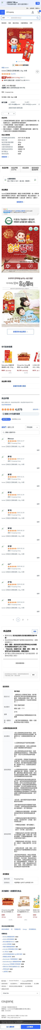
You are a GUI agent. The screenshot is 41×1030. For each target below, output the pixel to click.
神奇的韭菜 (6, 969)
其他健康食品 (32, 929)
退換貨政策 (4, 983)
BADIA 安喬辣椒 (7, 944)
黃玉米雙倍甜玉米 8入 (9, 941)
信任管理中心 (14, 983)
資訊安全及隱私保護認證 (15, 986)
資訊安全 (3, 986)
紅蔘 (31, 23)
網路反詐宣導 (5, 988)
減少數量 (13, 113)
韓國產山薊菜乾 (7, 956)
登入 (27, 8)
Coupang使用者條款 (27, 980)
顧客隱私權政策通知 (25, 983)
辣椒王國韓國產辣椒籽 (9, 946)
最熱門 (4, 427)
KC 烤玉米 (6, 951)
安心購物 (36, 983)
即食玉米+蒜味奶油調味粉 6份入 (11, 966)
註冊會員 (32, 8)
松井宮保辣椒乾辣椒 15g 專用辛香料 (12, 954)
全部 (3, 18)
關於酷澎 (3, 980)
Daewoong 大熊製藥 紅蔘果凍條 (11, 964)
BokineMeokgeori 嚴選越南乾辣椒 (12, 961)
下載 (37, 3)
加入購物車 (10, 1027)
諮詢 (34, 631)
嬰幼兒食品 (16, 23)
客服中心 (37, 8)
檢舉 (33, 675)
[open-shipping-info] (20, 88)
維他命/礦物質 (5, 929)
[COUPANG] (7, 1002)
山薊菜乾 (5, 971)
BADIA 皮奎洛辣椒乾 (8, 939)
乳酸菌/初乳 (17, 929)
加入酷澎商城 (28, 986)
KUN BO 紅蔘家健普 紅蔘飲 (10, 949)
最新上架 (11, 427)
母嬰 (9, 23)
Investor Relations (14, 980)
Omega (25, 929)
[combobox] (32, 427)
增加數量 (3, 113)
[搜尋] (38, 18)
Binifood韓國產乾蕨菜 (9, 936)
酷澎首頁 (4, 23)
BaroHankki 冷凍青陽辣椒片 (10, 959)
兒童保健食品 (24, 23)
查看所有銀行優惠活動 (16, 108)
